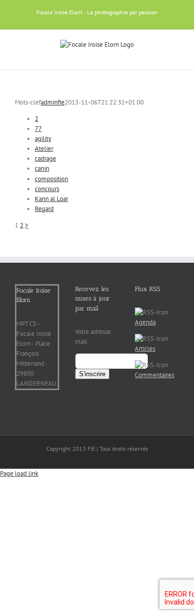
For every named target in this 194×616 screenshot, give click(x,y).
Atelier (44, 148)
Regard (44, 209)
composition (51, 179)
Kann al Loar (51, 199)
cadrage (45, 158)
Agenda (145, 322)
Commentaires (154, 375)
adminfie (53, 102)
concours (47, 189)
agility (43, 138)
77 (38, 128)
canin (42, 168)
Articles (145, 348)
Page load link (19, 473)
